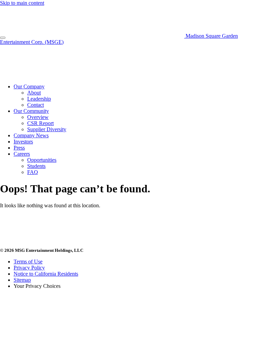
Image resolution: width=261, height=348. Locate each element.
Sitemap (22, 280)
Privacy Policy (29, 268)
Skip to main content (22, 3)
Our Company (29, 86)
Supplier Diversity (46, 129)
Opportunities (41, 160)
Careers (22, 154)
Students (36, 166)
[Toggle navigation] (2, 38)
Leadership (39, 99)
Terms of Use (28, 261)
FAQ (32, 172)
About (34, 92)
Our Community (31, 111)
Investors (23, 141)
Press (19, 148)
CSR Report (40, 123)
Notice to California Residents (46, 274)
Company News (31, 135)
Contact (35, 105)
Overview (38, 117)
